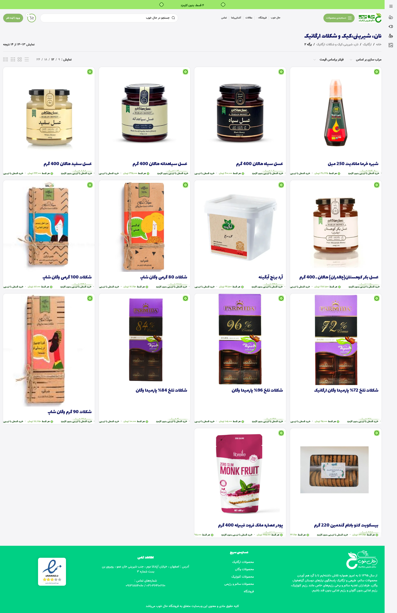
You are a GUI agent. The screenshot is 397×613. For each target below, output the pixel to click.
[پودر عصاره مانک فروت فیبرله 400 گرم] (240, 474)
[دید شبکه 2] (20, 60)
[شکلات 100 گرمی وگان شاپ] (49, 226)
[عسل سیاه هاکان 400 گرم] (240, 113)
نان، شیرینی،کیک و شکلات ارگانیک (337, 44)
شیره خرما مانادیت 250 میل (353, 164)
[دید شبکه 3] (13, 60)
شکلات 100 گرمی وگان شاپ (67, 278)
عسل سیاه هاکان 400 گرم (259, 164)
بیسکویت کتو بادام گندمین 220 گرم (346, 526)
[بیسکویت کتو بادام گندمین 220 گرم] (336, 474)
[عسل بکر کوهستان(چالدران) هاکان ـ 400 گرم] (336, 226)
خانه (378, 44)
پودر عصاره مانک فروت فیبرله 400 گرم (250, 526)
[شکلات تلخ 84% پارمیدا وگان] (144, 339)
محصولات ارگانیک (243, 562)
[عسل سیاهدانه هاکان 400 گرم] (144, 113)
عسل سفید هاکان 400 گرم (68, 164)
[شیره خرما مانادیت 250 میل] (336, 113)
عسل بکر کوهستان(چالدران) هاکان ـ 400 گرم (338, 278)
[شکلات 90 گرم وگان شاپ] (49, 350)
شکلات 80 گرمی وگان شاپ (163, 278)
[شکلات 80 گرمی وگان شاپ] (144, 226)
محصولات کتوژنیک (242, 577)
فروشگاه (249, 591)
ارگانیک (367, 44)
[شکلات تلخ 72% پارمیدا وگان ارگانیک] (336, 339)
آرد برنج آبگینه (270, 278)
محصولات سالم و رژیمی (239, 584)
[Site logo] (370, 18)
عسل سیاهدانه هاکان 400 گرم (160, 164)
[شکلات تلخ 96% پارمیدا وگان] (240, 339)
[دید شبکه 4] (5, 60)
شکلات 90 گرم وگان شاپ (70, 412)
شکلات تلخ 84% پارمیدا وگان (161, 391)
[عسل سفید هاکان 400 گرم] (49, 113)
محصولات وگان (244, 569)
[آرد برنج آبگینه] (240, 226)
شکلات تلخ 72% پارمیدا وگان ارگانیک (346, 391)
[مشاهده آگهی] (27, 60)
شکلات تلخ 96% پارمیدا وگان (257, 391)
